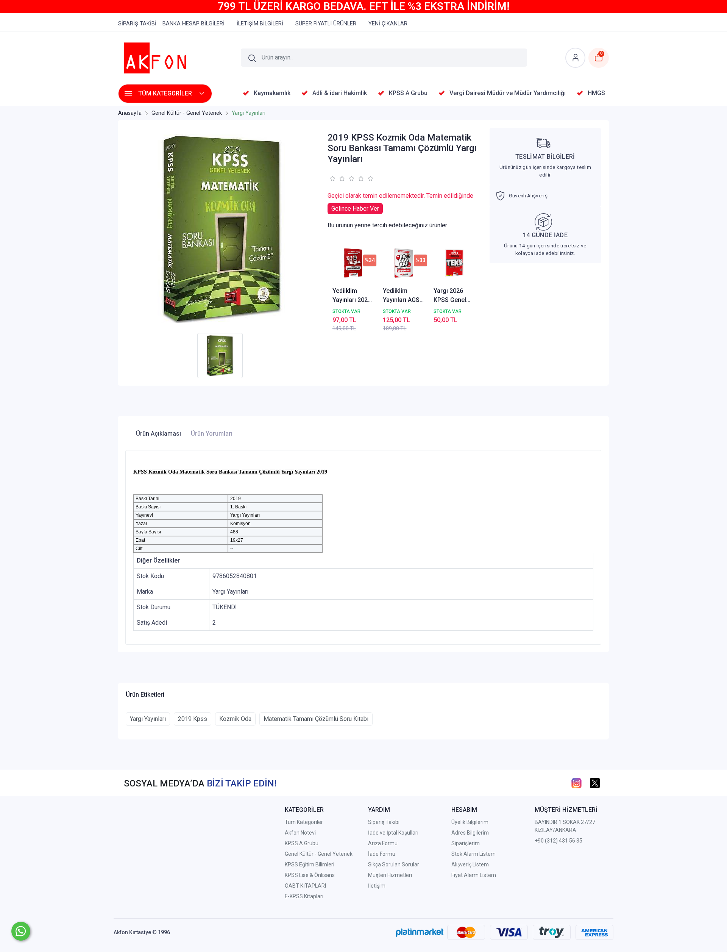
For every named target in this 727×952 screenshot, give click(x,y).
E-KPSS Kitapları (304, 896)
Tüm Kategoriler (304, 822)
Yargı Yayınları (148, 718)
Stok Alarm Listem (473, 854)
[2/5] (337, 178)
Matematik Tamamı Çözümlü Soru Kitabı (316, 718)
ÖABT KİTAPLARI (305, 886)
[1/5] (332, 178)
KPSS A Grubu (301, 843)
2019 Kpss (192, 718)
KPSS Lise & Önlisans (310, 875)
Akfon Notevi (300, 833)
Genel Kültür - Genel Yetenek (319, 854)
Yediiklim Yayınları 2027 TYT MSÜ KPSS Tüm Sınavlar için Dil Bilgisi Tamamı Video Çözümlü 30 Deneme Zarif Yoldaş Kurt (352, 296)
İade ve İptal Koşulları (393, 833)
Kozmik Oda (235, 718)
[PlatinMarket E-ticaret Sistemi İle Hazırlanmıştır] (419, 932)
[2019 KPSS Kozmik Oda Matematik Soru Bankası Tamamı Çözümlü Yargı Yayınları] (221, 228)
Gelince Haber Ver (355, 208)
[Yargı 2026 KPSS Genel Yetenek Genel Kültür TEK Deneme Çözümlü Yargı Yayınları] (454, 263)
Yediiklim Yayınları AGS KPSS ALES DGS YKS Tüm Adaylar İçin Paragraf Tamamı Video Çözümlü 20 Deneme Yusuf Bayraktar (403, 296)
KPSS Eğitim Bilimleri (309, 864)
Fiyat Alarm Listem (473, 875)
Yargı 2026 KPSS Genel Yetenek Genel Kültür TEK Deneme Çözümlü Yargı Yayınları (454, 296)
